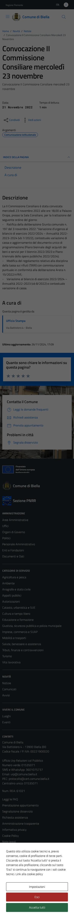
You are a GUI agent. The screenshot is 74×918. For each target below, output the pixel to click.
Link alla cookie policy (29, 874)
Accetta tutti (37, 907)
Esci (37, 897)
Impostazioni (37, 886)
